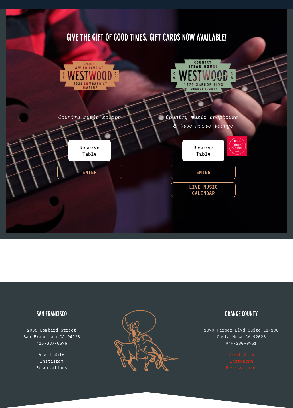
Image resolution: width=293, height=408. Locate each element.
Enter (89, 172)
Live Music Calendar (203, 189)
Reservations (51, 367)
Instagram (51, 361)
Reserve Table (90, 150)
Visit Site (52, 354)
